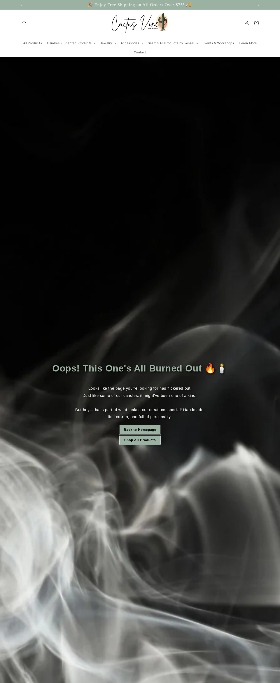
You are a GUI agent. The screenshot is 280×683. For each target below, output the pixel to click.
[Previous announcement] (21, 5)
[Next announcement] (259, 5)
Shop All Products (140, 440)
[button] (24, 23)
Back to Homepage (140, 429)
